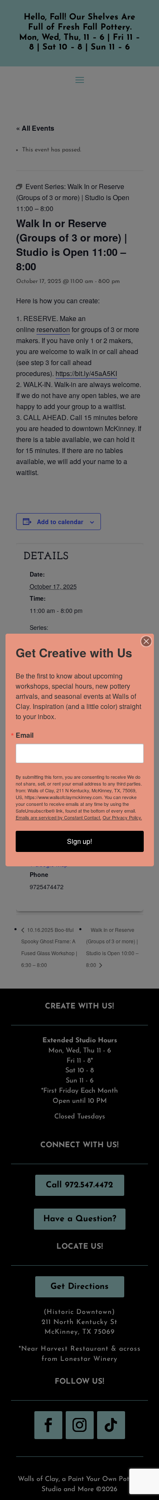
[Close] (146, 641)
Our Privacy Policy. (122, 817)
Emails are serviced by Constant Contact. (58, 817)
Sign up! (79, 841)
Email (24, 735)
